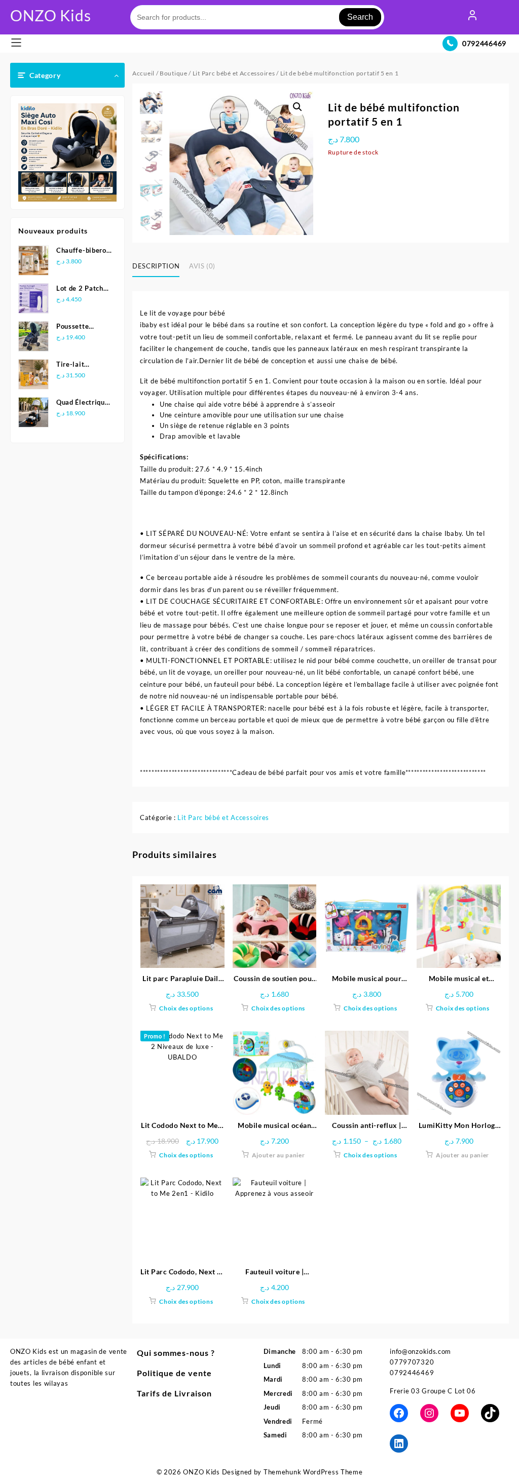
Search (360, 17)
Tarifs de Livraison (174, 1393)
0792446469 (484, 43)
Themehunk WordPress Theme (313, 1472)
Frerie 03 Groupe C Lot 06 (433, 1391)
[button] (297, 107)
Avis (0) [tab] (202, 266)
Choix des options (186, 1008)
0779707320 (412, 1362)
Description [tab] (155, 266)
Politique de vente (174, 1373)
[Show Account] (472, 17)
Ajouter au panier (278, 1155)
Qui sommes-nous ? (176, 1352)
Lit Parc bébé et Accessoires (234, 73)
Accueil (143, 73)
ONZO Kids (50, 15)
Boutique (174, 73)
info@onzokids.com (420, 1351)
